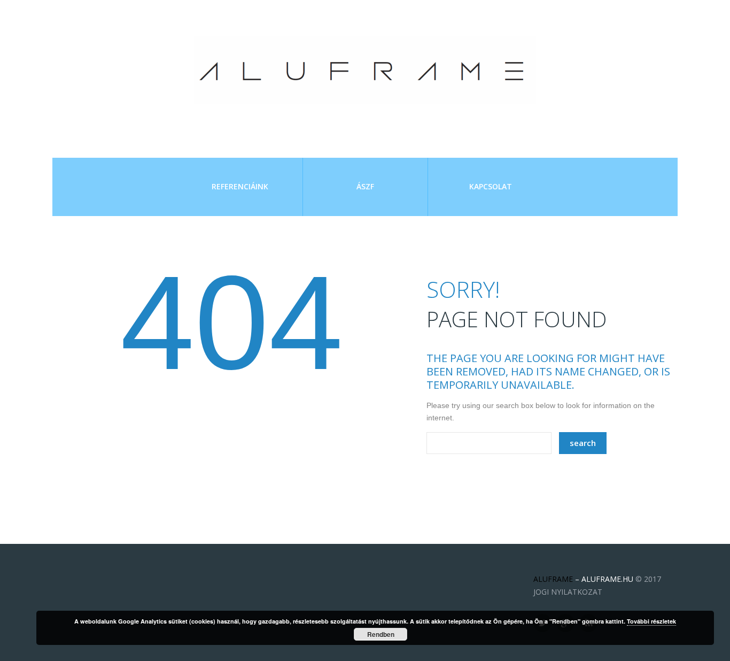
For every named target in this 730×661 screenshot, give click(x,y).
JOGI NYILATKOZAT (567, 592)
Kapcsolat (490, 186)
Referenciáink (240, 186)
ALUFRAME (553, 579)
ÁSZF (365, 186)
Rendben (380, 634)
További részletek (651, 621)
